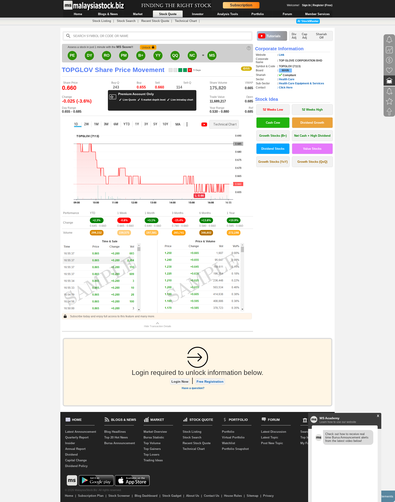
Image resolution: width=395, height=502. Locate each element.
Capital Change (76, 460)
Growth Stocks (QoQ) (312, 161)
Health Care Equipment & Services (301, 83)
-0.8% (124, 220)
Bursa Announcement (119, 443)
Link (281, 54)
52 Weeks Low (273, 109)
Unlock (146, 47)
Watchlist (228, 443)
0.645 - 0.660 (98, 225)
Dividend (71, 454)
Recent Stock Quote (155, 21)
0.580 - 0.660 (207, 225)
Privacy (268, 495)
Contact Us (211, 495)
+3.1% (151, 220)
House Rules (233, 495)
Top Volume (152, 443)
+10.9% (233, 220)
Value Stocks (312, 148)
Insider (70, 443)
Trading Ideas (153, 460)
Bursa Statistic (154, 437)
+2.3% (97, 220)
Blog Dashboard (146, 495)
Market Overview (155, 431)
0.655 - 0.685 (71, 111)
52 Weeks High (312, 109)
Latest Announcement (80, 431)
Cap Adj (304, 35)
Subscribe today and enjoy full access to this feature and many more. (112, 316)
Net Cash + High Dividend (312, 135)
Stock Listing (101, 21)
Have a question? (193, 388)
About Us (192, 495)
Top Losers (151, 454)
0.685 (249, 101)
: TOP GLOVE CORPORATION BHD (299, 60)
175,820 (218, 87)
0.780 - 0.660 (180, 225)
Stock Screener (119, 495)
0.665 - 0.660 (125, 225)
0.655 (141, 87)
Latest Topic (269, 437)
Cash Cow (273, 122)
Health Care (286, 79)
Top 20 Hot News (116, 437)
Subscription (241, 5)
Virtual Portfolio (233, 437)
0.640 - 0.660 (153, 225)
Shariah (321, 35)
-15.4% (178, 220)
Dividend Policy (76, 466)
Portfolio (228, 431)
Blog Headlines (115, 431)
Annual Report (75, 449)
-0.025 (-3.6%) (77, 101)
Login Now (179, 381)
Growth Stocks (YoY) (273, 161)
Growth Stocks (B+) (273, 135)
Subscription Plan (91, 495)
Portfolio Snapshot (235, 449)
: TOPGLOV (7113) (289, 66)
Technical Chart (186, 21)
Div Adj (294, 35)
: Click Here (285, 87)
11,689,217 (218, 101)
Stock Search (126, 21)
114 (179, 87)
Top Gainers (152, 449)
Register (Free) (322, 5)
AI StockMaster (308, 21)
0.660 (159, 87)
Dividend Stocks (272, 148)
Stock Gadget (171, 495)
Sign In (306, 5)
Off (321, 37)
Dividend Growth (312, 122)
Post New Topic (272, 443)
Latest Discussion (273, 431)
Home (69, 495)
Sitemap (252, 495)
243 (116, 87)
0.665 (249, 88)
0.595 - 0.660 (235, 225)
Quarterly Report (76, 437)
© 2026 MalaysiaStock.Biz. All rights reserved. (93, 490)
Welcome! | (309, 5)
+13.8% (206, 220)
